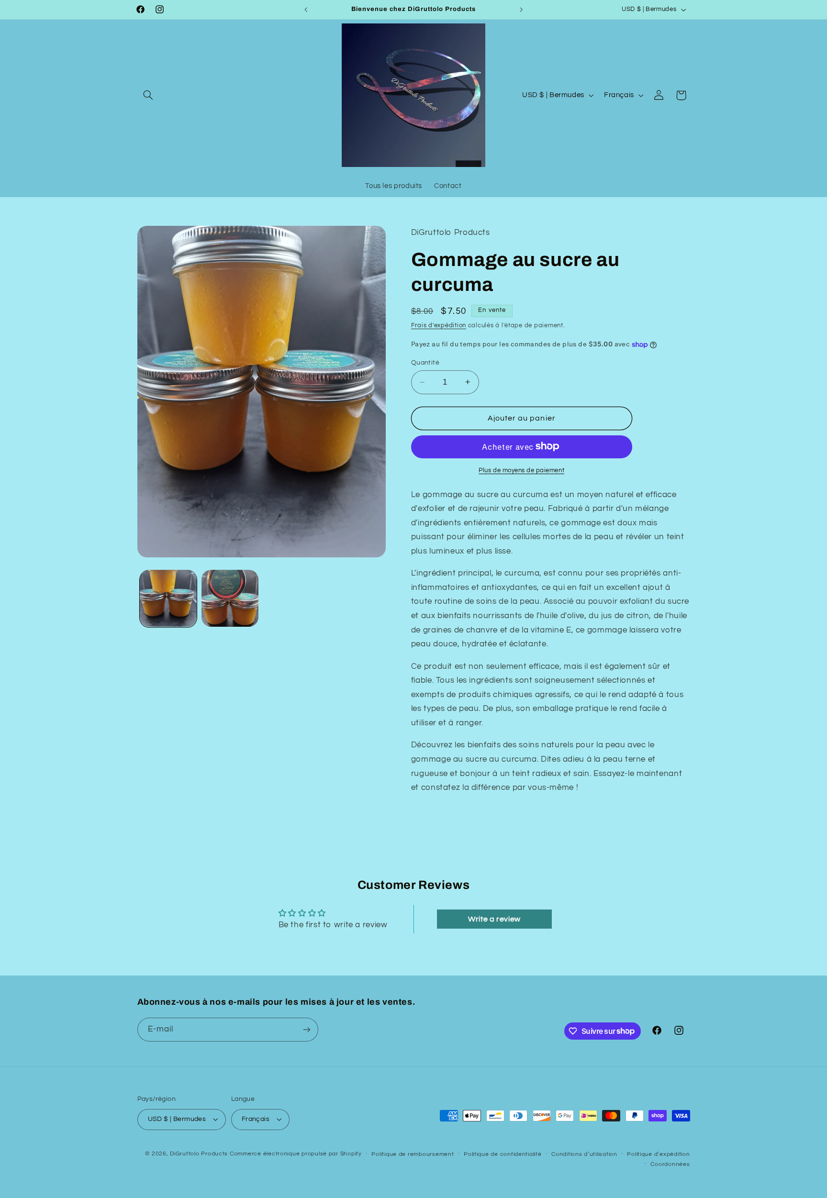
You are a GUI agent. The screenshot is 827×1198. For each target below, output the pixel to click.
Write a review (494, 919)
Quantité (425, 362)
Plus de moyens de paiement (521, 470)
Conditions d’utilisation (584, 1154)
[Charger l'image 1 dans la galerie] (168, 598)
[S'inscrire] (306, 1029)
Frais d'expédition (438, 325)
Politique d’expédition (658, 1154)
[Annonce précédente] (305, 9)
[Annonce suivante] (521, 9)
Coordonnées (670, 1164)
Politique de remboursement (412, 1154)
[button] (148, 95)
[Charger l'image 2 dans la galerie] (229, 598)
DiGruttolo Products (199, 1153)
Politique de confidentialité (503, 1154)
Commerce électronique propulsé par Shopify (296, 1153)
